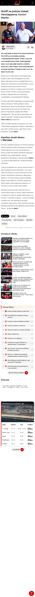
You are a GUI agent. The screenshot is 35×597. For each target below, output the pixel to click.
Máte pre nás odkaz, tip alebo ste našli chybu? (19, 227)
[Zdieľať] (28, 47)
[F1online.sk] (17, 2)
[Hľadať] (2, 3)
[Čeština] (32, 47)
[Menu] (32, 3)
